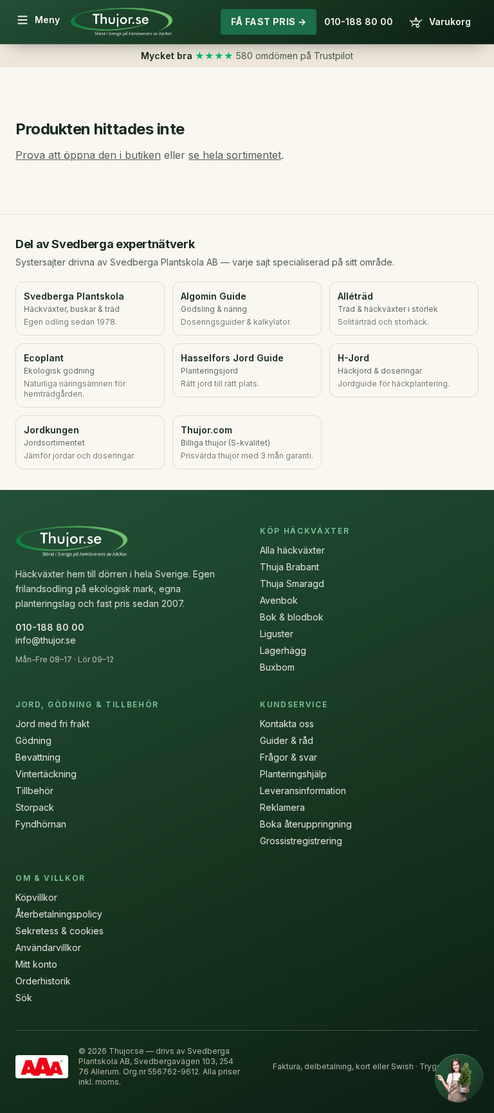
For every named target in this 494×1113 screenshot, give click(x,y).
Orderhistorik (43, 980)
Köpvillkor (36, 897)
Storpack (34, 807)
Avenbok (279, 600)
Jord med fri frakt (52, 723)
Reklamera (282, 807)
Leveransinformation (303, 790)
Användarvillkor (48, 947)
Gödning (33, 740)
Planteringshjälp (293, 773)
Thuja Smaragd (292, 583)
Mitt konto (36, 964)
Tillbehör (34, 790)
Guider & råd (286, 740)
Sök (23, 997)
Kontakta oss (287, 723)
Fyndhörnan (40, 824)
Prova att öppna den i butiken (88, 155)
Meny (47, 19)
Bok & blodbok (292, 616)
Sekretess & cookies (59, 930)
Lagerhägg (283, 650)
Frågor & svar (288, 757)
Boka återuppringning (306, 824)
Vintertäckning (46, 773)
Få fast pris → (268, 21)
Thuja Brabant (289, 566)
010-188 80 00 (358, 21)
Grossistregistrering (301, 840)
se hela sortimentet (234, 155)
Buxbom (277, 667)
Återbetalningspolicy (58, 914)
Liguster (276, 633)
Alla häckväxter (292, 550)
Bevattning (37, 757)
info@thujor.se (45, 640)
